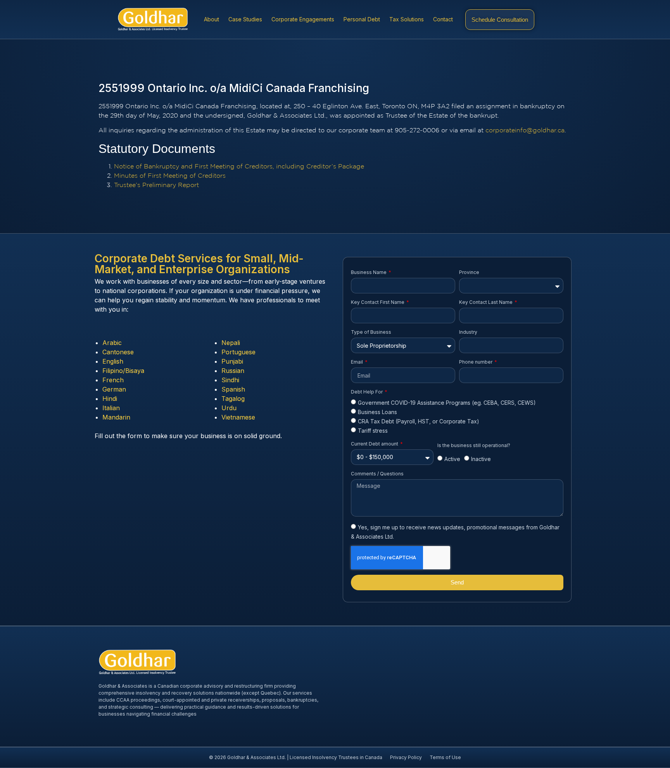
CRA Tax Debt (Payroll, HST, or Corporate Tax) (418, 421)
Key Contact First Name (378, 302)
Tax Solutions (406, 19)
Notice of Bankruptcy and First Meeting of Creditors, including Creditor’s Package (239, 167)
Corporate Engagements (302, 19)
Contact (443, 19)
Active (452, 459)
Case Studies (245, 19)
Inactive (481, 459)
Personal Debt (362, 19)
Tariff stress (373, 431)
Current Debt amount (375, 444)
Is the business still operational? (473, 445)
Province (469, 272)
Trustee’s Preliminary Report (156, 185)
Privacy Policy (406, 757)
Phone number (476, 362)
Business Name (369, 272)
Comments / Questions (377, 474)
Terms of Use (445, 757)
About (211, 19)
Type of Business (371, 332)
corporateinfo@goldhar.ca (525, 130)
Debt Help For (367, 392)
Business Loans (377, 412)
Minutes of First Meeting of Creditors (170, 176)
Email (357, 362)
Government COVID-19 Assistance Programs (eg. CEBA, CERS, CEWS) (447, 402)
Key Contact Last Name (486, 302)
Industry (468, 332)
